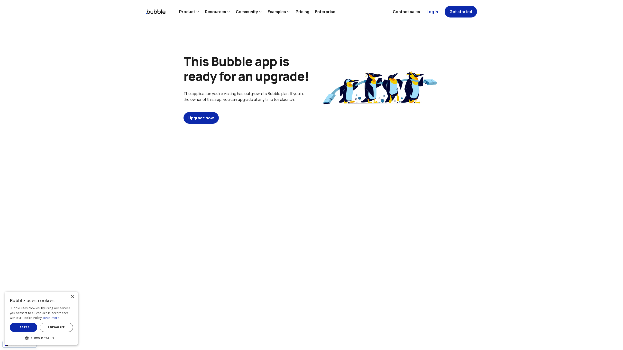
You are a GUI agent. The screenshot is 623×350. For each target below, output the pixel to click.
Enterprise (325, 11)
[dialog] (41, 318)
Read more (51, 318)
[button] (41, 337)
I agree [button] (23, 327)
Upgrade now (201, 118)
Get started (460, 11)
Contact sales (406, 11)
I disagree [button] (56, 327)
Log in (432, 11)
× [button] (72, 297)
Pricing (302, 11)
